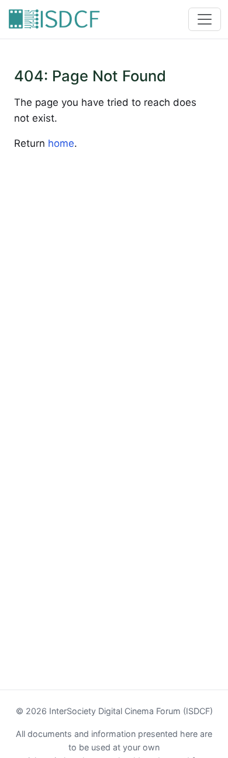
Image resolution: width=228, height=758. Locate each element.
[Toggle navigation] (204, 19)
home (61, 143)
